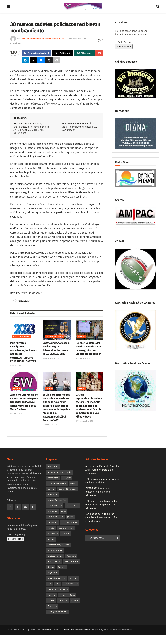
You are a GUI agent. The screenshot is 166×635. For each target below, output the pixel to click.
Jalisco (70, 517)
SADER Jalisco (54, 561)
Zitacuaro (52, 606)
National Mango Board (58, 545)
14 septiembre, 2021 (85, 421)
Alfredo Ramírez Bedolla (59, 472)
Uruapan (63, 600)
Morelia (65, 534)
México (51, 539)
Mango (51, 528)
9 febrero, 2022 (18, 414)
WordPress (23, 630)
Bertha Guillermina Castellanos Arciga (43, 38)
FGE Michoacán (55, 506)
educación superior (57, 500)
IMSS (63, 511)
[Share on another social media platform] (56, 60)
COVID (73, 483)
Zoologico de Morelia (58, 612)
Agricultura (53, 467)
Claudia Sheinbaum (57, 483)
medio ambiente (66, 528)
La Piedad (52, 522)
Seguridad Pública (56, 578)
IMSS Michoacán (55, 517)
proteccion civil (55, 556)
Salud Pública (71, 561)
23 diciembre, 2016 (77, 38)
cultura (51, 489)
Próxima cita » (123, 46)
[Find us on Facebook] (10, 507)
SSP (57, 584)
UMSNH (51, 600)
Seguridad (53, 573)
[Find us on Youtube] (25, 507)
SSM (50, 584)
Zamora (74, 600)
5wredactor (46, 630)
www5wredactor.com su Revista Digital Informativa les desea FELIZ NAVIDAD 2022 (79, 126)
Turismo (51, 595)
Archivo (17, 43)
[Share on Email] (99, 53)
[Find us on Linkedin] (33, 507)
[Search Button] (157, 6)
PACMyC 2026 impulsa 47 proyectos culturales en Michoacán (97, 492)
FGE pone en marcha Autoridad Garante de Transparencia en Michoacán (101, 505)
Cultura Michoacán (67, 489)
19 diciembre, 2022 (52, 358)
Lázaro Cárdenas (69, 522)
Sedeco (61, 567)
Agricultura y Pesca (21, 337)
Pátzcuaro (71, 556)
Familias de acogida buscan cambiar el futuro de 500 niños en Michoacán (101, 518)
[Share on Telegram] (25, 60)
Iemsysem (52, 511)
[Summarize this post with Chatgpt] (49, 60)
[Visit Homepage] (83, 6)
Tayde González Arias (58, 589)
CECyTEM (67, 478)
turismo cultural (67, 595)
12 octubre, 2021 (51, 425)
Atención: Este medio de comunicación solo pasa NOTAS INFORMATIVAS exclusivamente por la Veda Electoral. (24, 402)
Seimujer (74, 578)
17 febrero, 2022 (83, 358)
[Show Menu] (8, 6)
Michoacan (53, 534)
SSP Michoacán (71, 584)
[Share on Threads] (33, 60)
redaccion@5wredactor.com (74, 630)
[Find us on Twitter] (18, 507)
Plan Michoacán (55, 550)
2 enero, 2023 (17, 366)
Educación (52, 494)
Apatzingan (53, 478)
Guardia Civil (72, 506)
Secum (51, 567)
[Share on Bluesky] (41, 60)
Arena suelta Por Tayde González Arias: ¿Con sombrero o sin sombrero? (102, 470)
